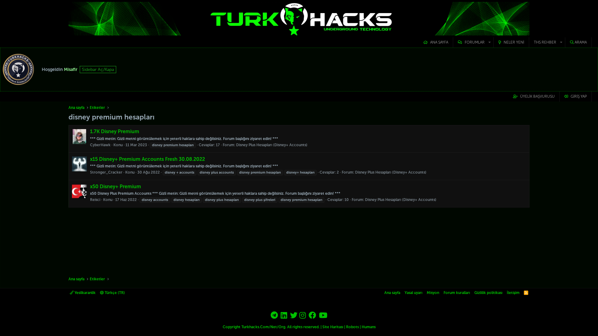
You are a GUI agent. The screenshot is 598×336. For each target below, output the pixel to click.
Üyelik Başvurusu (537, 96)
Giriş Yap (579, 96)
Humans (369, 327)
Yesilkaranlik (85, 293)
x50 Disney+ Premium (115, 186)
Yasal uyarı (413, 293)
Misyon (433, 293)
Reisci (95, 200)
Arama (581, 42)
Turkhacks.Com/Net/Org (263, 327)
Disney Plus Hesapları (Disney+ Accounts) (271, 145)
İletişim (513, 293)
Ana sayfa (439, 42)
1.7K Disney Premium (114, 131)
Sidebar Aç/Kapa (98, 69)
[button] (473, 42)
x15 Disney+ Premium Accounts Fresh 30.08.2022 (147, 159)
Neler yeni (514, 42)
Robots (352, 327)
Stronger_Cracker (106, 172)
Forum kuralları (457, 293)
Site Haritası (332, 327)
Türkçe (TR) (114, 293)
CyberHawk (100, 145)
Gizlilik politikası (488, 293)
